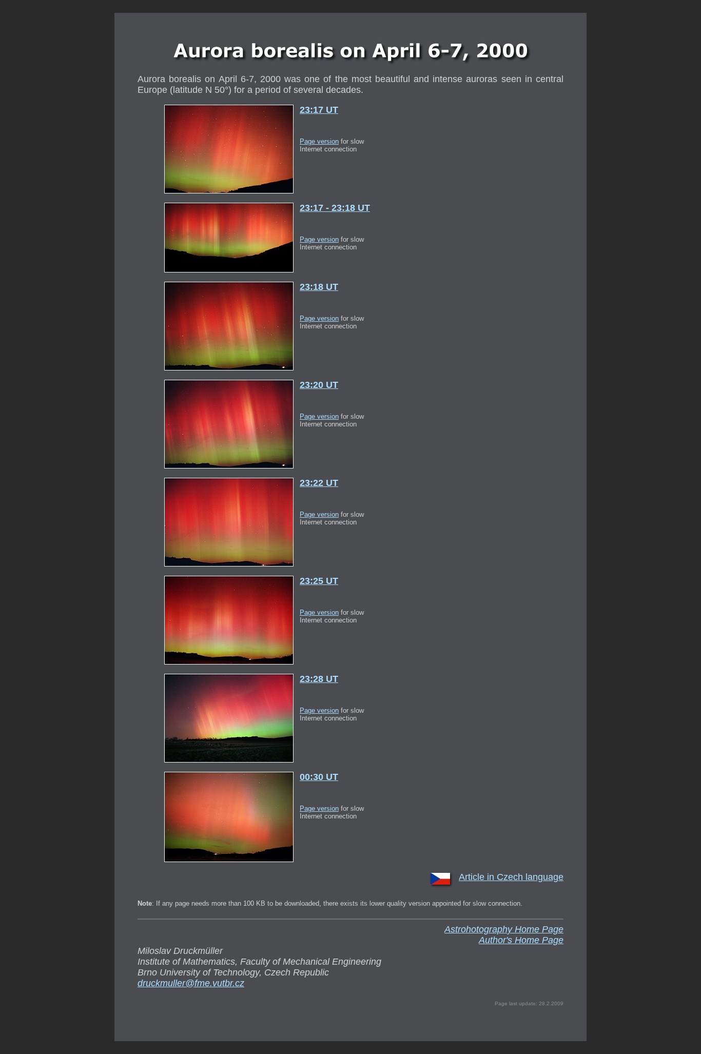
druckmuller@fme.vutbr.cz (191, 983)
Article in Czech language (511, 877)
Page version (319, 141)
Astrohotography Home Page (503, 929)
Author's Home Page (521, 940)
